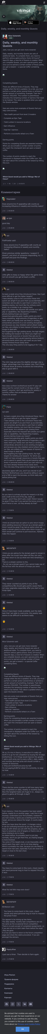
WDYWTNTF (11, 548)
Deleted (10, 270)
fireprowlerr (11, 199)
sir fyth (9, 218)
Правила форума (11, 979)
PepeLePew (11, 949)
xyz (8, 236)
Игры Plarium (9, 975)
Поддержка (9, 984)
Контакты (8, 988)
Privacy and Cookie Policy (29, 1024)
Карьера (7, 997)
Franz (9, 407)
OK (22, 1029)
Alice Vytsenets (14, 36)
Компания (8, 993)
